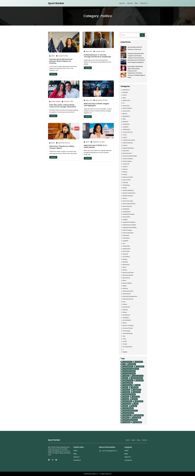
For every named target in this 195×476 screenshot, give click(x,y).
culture (125, 378)
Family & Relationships (130, 156)
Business (125, 121)
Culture (125, 145)
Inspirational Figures (129, 222)
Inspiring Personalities (129, 227)
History (125, 198)
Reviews (125, 309)
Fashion (125, 166)
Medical (125, 262)
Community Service (129, 373)
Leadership (126, 246)
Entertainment (127, 153)
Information (126, 217)
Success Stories (128, 328)
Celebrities (126, 124)
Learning (125, 399)
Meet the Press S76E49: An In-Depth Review (96, 146)
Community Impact (129, 371)
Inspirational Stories (129, 394)
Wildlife (125, 352)
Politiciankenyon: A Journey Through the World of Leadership (97, 56)
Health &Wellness (128, 190)
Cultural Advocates (129, 140)
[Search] (142, 35)
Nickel (124, 286)
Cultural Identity (128, 143)
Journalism (126, 238)
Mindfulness (126, 404)
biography (132, 364)
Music (124, 267)
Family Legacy (127, 161)
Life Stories (126, 251)
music (136, 404)
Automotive (126, 111)
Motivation (126, 264)
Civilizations (126, 129)
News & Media (127, 283)
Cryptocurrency (138, 376)
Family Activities (128, 159)
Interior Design (127, 230)
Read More (53, 74)
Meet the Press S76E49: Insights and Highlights (96, 104)
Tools (124, 339)
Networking (126, 278)
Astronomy (126, 106)
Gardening (126, 185)
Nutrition (125, 288)
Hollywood (126, 390)
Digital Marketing (128, 148)
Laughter (125, 241)
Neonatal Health (128, 275)
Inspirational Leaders (129, 225)
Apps (124, 98)
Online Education (128, 291)
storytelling (126, 422)
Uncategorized (127, 347)
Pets (124, 302)
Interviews (126, 235)
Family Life (126, 164)
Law (124, 243)
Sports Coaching (128, 325)
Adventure (139, 362)
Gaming (125, 182)
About (133, 440)
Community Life (128, 132)
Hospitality (126, 209)
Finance (125, 169)
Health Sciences (128, 196)
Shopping (126, 317)
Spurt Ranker (56, 3)
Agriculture (126, 90)
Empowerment (127, 383)
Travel (125, 341)
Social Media (127, 320)
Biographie (126, 116)
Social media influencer (130, 420)
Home (128, 440)
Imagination (126, 212)
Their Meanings (127, 333)
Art (123, 103)
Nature (125, 270)
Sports (125, 323)
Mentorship (139, 401)
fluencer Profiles (128, 177)
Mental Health (127, 401)
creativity (126, 376)
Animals (125, 92)
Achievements (127, 362)
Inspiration (137, 392)
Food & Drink (126, 180)
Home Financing (128, 201)
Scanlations (126, 315)
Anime (125, 95)
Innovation (126, 392)
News (124, 280)
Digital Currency (128, 380)
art (124, 364)
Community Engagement (130, 369)
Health (125, 188)
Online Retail (127, 294)
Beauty (125, 113)
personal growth (128, 413)
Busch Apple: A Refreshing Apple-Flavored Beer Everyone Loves (135, 69)
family (138, 385)
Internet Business (128, 233)
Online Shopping (128, 408)
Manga (125, 259)
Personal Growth (128, 299)
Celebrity (125, 127)
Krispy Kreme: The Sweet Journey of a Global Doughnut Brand (136, 75)
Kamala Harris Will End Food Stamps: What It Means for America (60, 61)
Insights (125, 219)
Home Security (127, 206)
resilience (126, 418)
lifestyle (134, 399)
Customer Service (136, 378)
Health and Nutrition (129, 193)
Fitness (125, 174)
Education (126, 151)
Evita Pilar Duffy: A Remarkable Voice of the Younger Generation (62, 106)
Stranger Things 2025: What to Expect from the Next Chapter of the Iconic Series (136, 56)
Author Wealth (127, 108)
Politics (125, 304)
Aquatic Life (126, 100)
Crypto (125, 137)
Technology (126, 331)
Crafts (125, 135)
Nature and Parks (128, 272)
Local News (126, 256)
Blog (124, 119)
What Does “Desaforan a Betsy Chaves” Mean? (61, 147)
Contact (144, 440)
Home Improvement (129, 204)
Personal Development (130, 296)
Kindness (125, 397)
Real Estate (126, 307)
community (140, 366)
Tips (124, 336)
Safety (125, 312)
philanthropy (127, 415)
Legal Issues (126, 249)
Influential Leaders (128, 214)
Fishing (125, 172)
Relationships (139, 415)
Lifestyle (125, 254)
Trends (125, 344)
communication (128, 366)
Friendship (135, 387)
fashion (125, 387)
